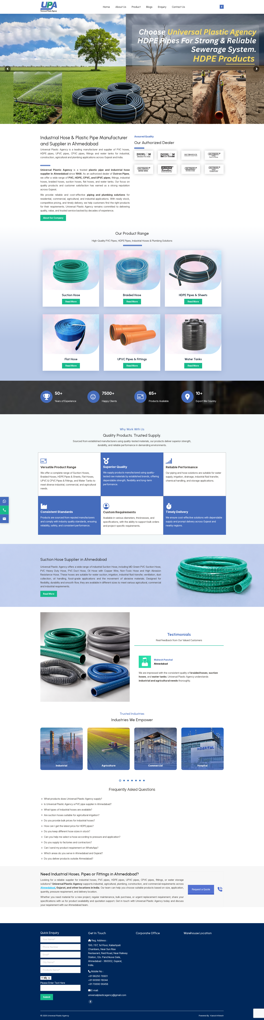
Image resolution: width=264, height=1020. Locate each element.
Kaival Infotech (217, 1015)
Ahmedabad (47, 887)
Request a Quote (201, 889)
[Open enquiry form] (4, 518)
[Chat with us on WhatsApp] (4, 501)
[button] (120, 780)
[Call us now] (4, 510)
